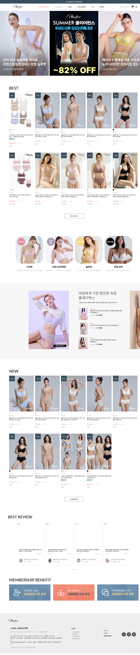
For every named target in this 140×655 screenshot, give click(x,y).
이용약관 (106, 633)
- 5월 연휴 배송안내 (75, 638)
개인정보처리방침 (107, 636)
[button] (72, 74)
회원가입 (127, 7)
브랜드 (70, 7)
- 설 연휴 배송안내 (75, 632)
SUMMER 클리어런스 (43, 7)
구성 (92, 7)
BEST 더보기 (74, 216)
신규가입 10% (58, 7)
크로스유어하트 (82, 7)
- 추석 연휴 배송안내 (75, 636)
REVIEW (102, 7)
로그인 (121, 7)
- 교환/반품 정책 (74, 634)
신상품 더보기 (74, 499)
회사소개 (106, 630)
